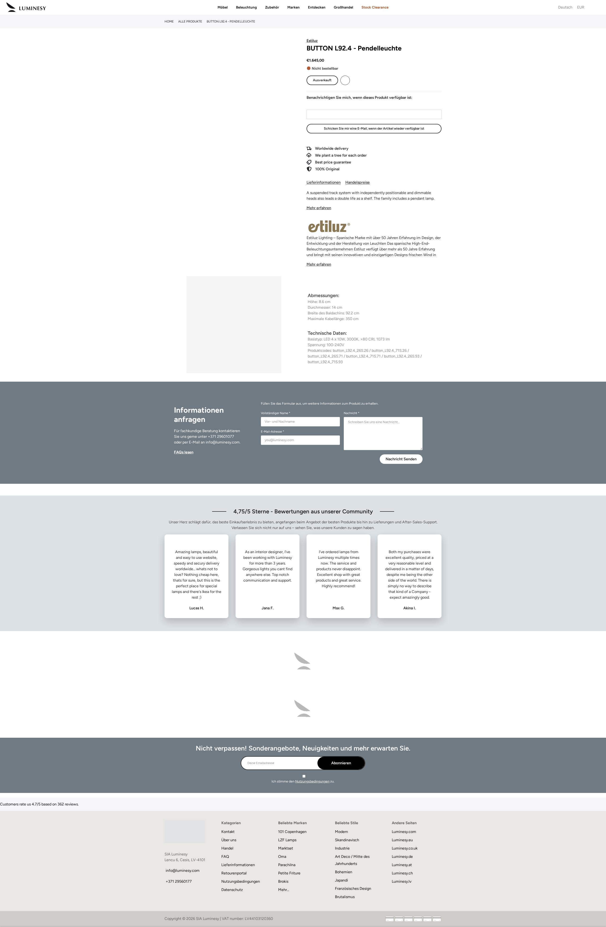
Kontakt (228, 831)
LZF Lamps (287, 840)
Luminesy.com (404, 831)
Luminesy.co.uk (405, 848)
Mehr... (283, 889)
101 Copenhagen (292, 831)
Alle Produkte (190, 21)
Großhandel (343, 7)
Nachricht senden (401, 459)
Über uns (228, 840)
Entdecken (316, 7)
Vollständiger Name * (275, 413)
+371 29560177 (179, 881)
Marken (293, 7)
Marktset (285, 848)
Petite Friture (289, 873)
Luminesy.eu (402, 840)
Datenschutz (232, 889)
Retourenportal (234, 873)
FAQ (225, 856)
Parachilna (286, 865)
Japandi (341, 880)
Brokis (283, 881)
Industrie (342, 848)
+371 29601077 (221, 436)
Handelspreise (357, 182)
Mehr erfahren (319, 208)
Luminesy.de (402, 856)
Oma (282, 856)
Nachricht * (351, 413)
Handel (227, 848)
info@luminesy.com (223, 442)
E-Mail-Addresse (320, 105)
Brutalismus (345, 897)
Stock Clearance (374, 7)
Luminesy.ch (402, 873)
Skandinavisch (347, 840)
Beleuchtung (246, 7)
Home (169, 21)
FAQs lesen (183, 452)
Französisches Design (353, 888)
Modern (341, 831)
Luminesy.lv (401, 881)
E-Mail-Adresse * (272, 431)
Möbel (223, 7)
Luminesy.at (402, 865)
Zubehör (272, 7)
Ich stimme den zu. (303, 781)
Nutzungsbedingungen (312, 781)
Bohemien (343, 872)
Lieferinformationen (324, 182)
